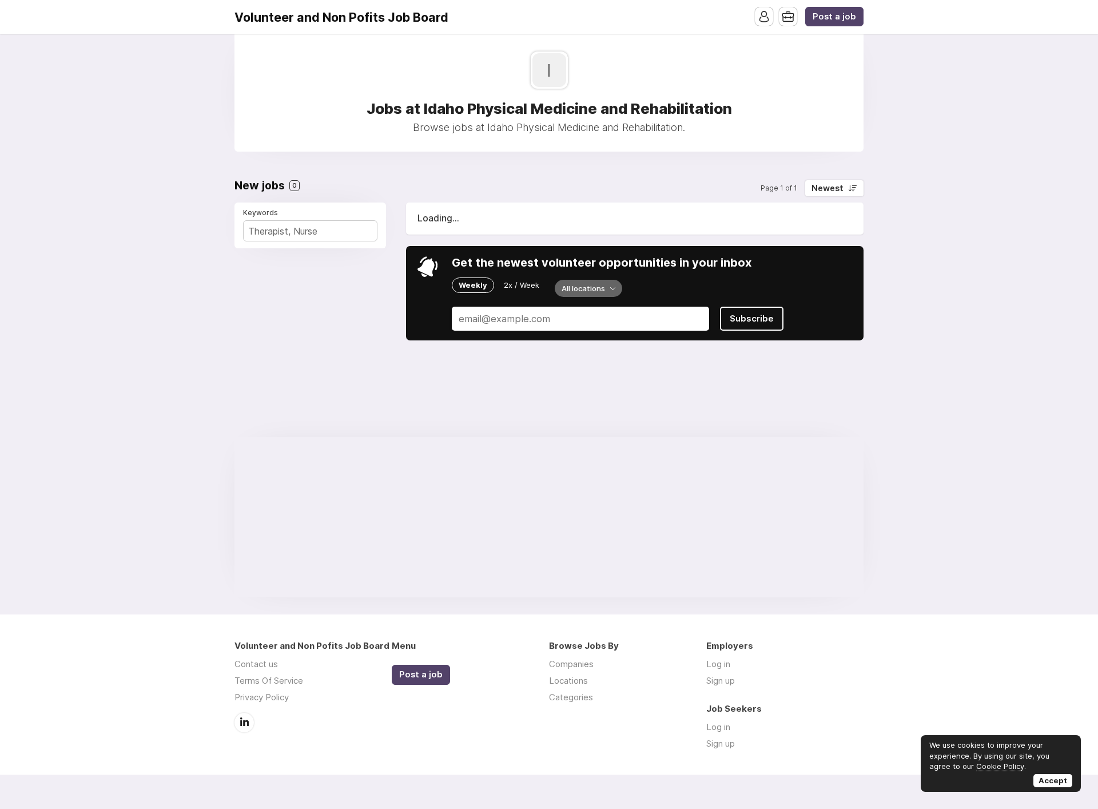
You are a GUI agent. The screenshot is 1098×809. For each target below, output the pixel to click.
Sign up (720, 680)
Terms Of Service (268, 680)
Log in (718, 664)
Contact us (256, 664)
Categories (571, 697)
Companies (571, 664)
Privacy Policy (261, 697)
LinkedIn (244, 722)
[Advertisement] (549, 517)
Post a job (834, 16)
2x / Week (521, 285)
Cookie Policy (1000, 766)
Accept (1053, 780)
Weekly (473, 285)
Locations (568, 680)
